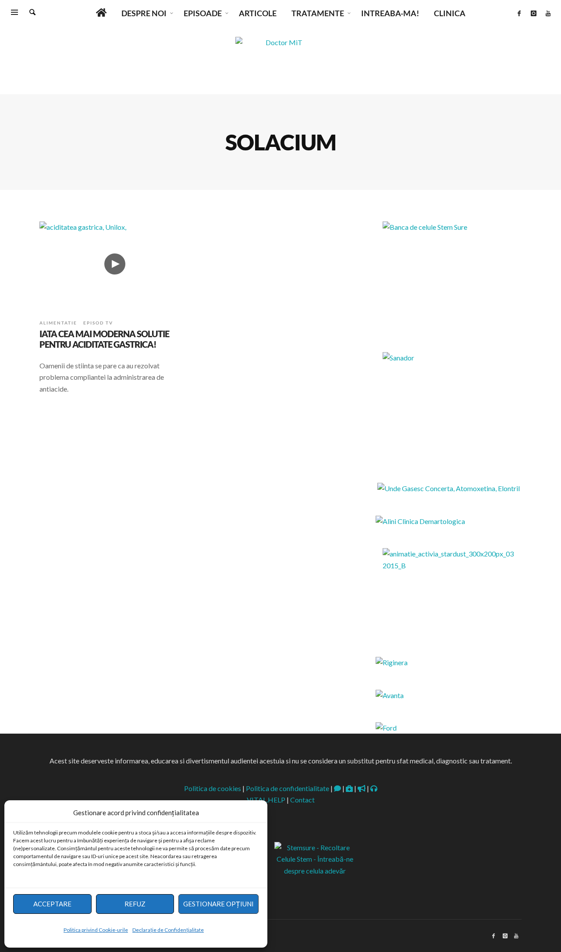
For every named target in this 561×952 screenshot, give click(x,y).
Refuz (135, 904)
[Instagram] (533, 13)
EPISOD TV (98, 322)
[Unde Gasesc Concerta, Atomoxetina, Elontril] (448, 488)
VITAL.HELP (266, 799)
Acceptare (52, 904)
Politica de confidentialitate (287, 788)
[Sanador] (449, 407)
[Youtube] (547, 13)
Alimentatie (58, 322)
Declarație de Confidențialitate (168, 930)
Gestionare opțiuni (218, 904)
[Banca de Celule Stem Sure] (449, 276)
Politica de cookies (212, 788)
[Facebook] (518, 13)
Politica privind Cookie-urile (96, 930)
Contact (302, 799)
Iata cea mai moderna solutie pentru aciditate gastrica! (104, 338)
